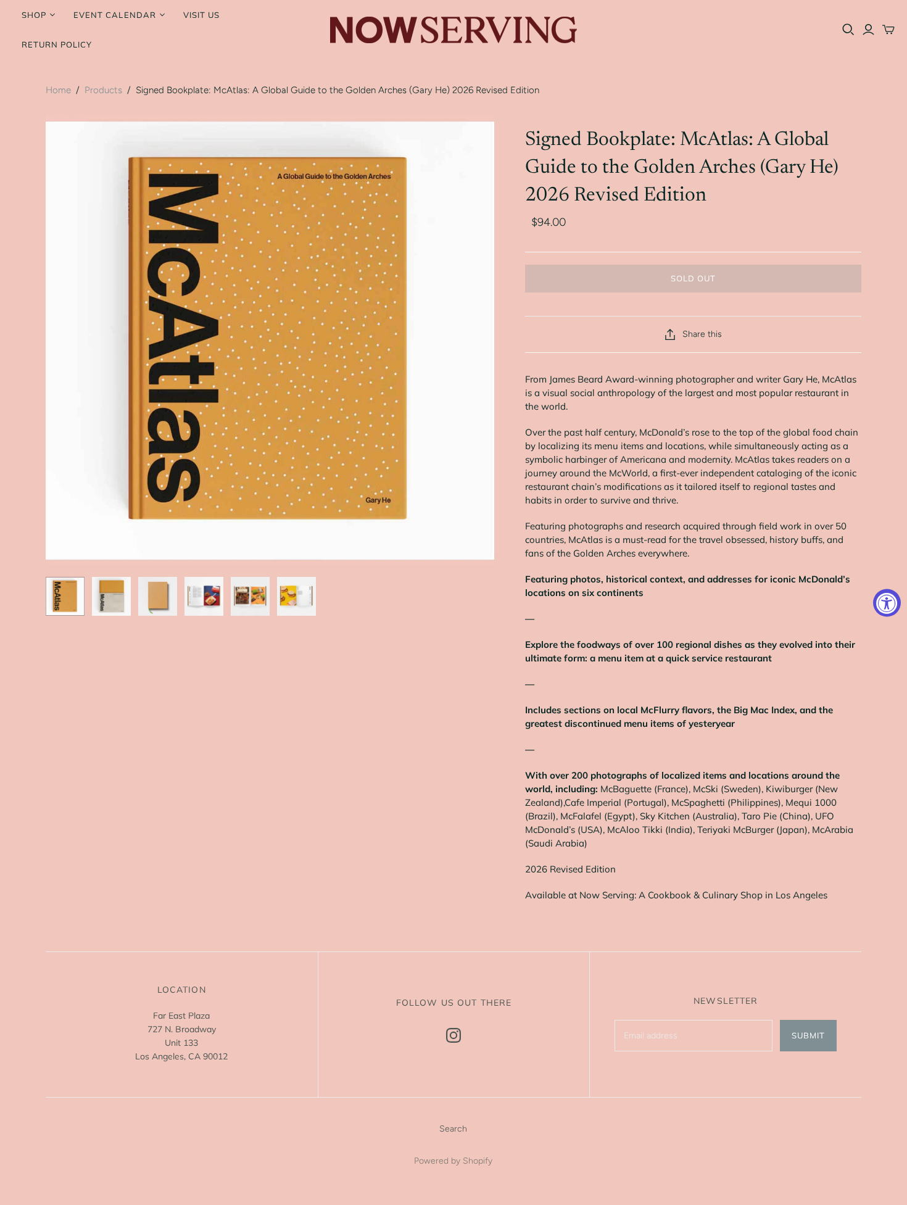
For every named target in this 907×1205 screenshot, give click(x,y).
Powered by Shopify (453, 1161)
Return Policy (57, 44)
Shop (34, 15)
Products (103, 90)
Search (453, 1129)
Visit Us (201, 15)
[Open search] (848, 29)
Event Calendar (114, 15)
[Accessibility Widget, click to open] (887, 602)
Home (58, 90)
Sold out (693, 278)
